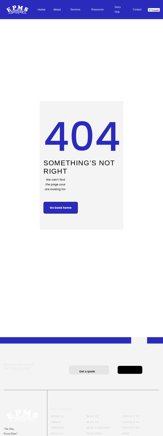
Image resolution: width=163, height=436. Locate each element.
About (57, 9)
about (56, 422)
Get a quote (89, 371)
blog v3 (93, 422)
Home (41, 9)
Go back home (61, 208)
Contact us (130, 367)
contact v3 (131, 427)
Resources (97, 9)
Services (75, 9)
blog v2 (93, 416)
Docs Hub (118, 9)
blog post (94, 433)
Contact (137, 9)
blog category (98, 427)
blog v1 (57, 433)
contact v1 (131, 416)
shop (125, 433)
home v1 (57, 416)
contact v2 (131, 422)
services (57, 427)
